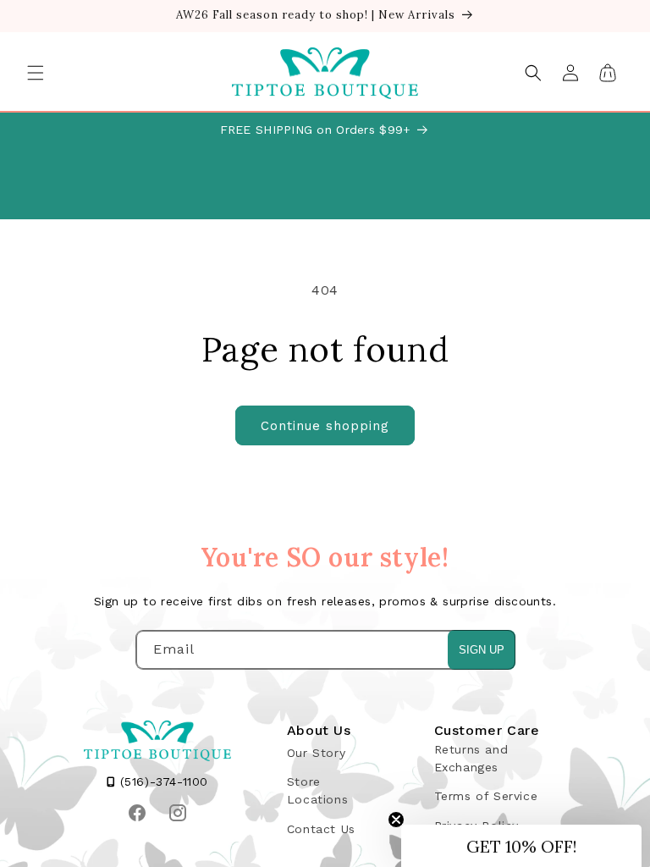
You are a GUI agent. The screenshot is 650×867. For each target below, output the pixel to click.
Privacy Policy (476, 825)
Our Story (316, 752)
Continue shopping (325, 426)
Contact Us (321, 829)
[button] (35, 72)
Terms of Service (486, 796)
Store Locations (317, 790)
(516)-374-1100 (161, 781)
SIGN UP (481, 649)
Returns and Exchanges (471, 758)
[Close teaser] (396, 819)
